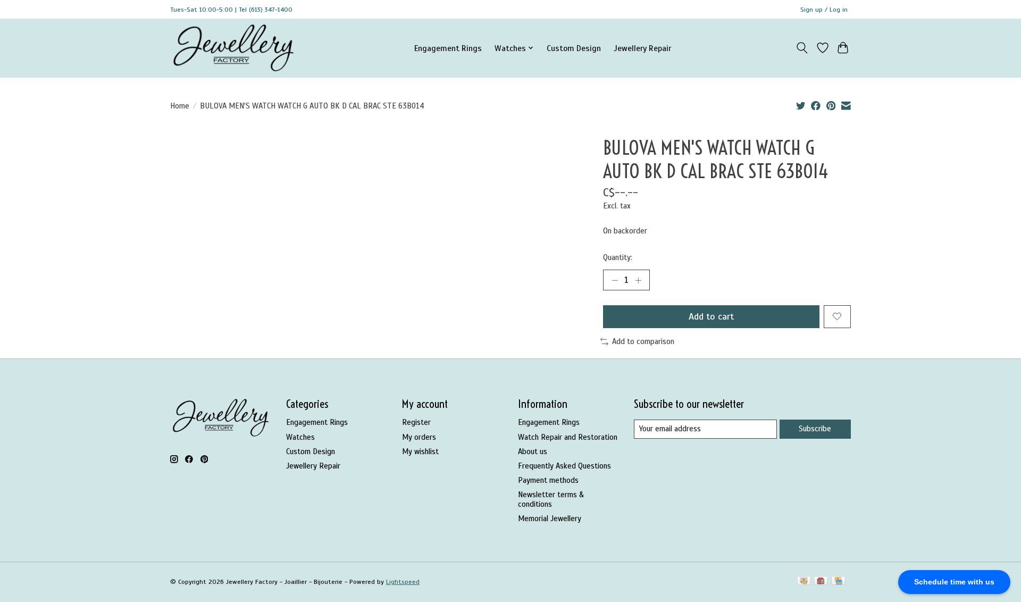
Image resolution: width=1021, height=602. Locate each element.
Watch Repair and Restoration (567, 437)
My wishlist (420, 451)
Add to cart (711, 316)
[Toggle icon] (802, 47)
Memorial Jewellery (549, 518)
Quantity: (617, 257)
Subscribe (815, 428)
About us (532, 451)
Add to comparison (643, 341)
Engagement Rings (448, 48)
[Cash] (803, 581)
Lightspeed (403, 582)
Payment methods (548, 480)
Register (416, 422)
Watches (300, 437)
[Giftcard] (820, 581)
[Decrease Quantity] (614, 279)
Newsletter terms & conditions (551, 499)
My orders (419, 437)
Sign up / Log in (824, 9)
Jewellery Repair (642, 48)
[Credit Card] (838, 581)
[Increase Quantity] (638, 279)
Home (179, 106)
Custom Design (574, 48)
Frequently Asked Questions (564, 466)
